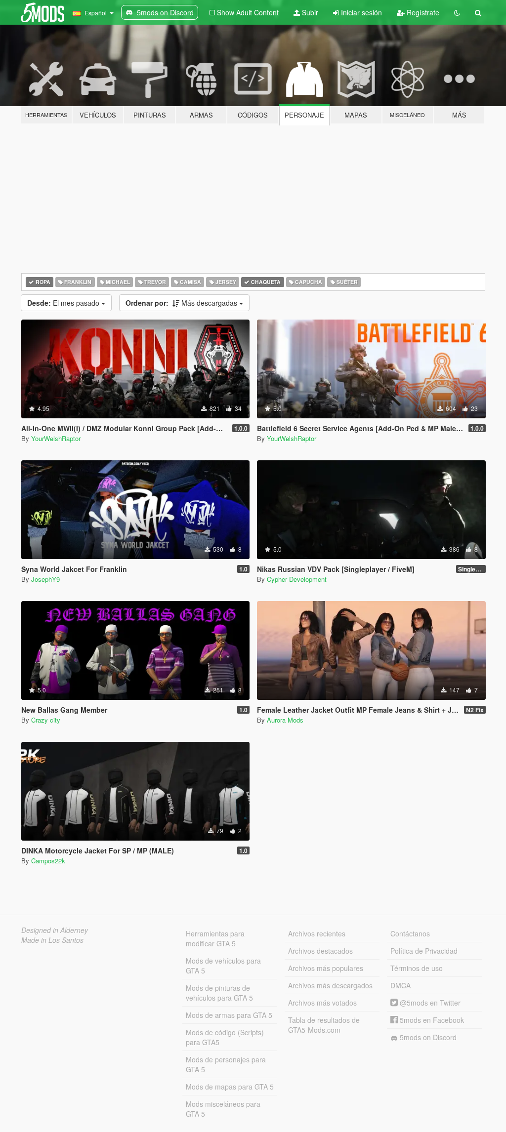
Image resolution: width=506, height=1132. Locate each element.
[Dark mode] (457, 12)
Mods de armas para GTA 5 (229, 1015)
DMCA (400, 985)
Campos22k (48, 860)
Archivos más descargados (330, 985)
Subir (309, 12)
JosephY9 (45, 579)
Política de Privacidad (424, 951)
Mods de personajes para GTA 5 (226, 1064)
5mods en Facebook (431, 1020)
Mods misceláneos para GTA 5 (223, 1109)
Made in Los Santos (52, 940)
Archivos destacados (320, 951)
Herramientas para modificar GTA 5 (215, 938)
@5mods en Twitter (429, 1003)
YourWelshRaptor (56, 438)
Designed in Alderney (54, 930)
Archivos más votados (322, 1003)
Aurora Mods (285, 720)
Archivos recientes (316, 933)
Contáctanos (410, 933)
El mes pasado (64, 303)
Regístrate (422, 12)
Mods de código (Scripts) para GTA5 (225, 1037)
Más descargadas (182, 303)
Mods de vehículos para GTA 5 (223, 965)
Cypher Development (297, 579)
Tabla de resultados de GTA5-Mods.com (324, 1025)
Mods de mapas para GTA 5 (230, 1087)
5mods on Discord (427, 1037)
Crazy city (45, 720)
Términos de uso (416, 968)
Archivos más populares (325, 968)
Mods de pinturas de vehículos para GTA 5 (219, 993)
